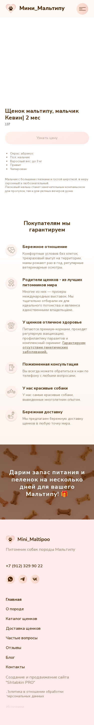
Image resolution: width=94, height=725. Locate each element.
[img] (82, 9)
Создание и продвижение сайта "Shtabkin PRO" (37, 679)
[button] (15, 706)
